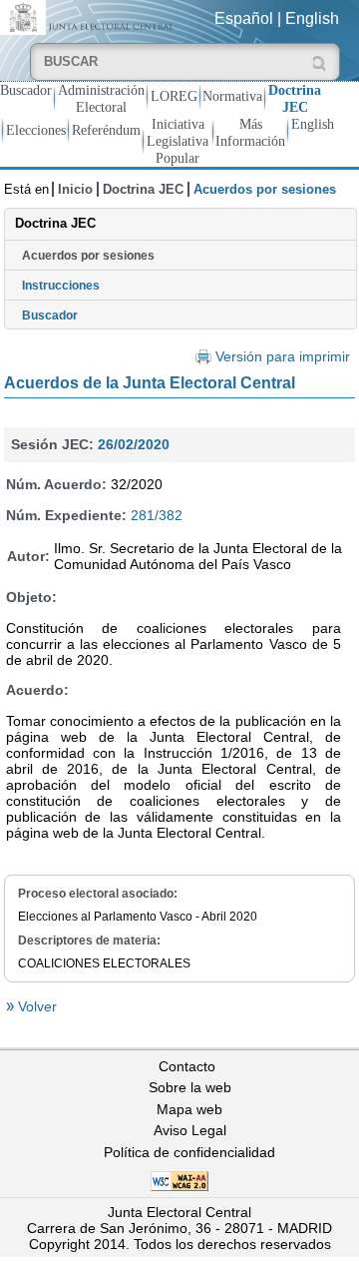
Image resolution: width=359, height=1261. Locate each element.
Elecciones (36, 130)
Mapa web (189, 1109)
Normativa (232, 96)
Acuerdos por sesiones (88, 256)
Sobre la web (190, 1087)
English (312, 18)
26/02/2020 (134, 444)
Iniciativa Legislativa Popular (177, 141)
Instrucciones (61, 286)
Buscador (26, 90)
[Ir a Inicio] (90, 16)
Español (243, 18)
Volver (35, 1006)
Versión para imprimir (282, 356)
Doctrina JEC (294, 98)
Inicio (75, 189)
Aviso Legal (190, 1130)
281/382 (156, 515)
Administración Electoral (101, 98)
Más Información (250, 132)
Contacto (187, 1066)
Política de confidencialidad (189, 1152)
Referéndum (106, 130)
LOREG (174, 96)
